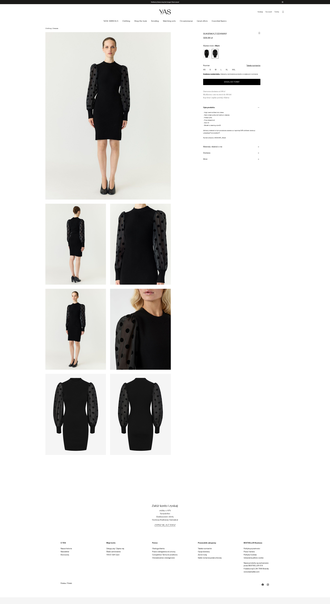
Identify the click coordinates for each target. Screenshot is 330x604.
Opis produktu (209, 107)
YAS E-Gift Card (112, 555)
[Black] (206, 53)
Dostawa (206, 153)
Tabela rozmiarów (253, 65)
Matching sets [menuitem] (169, 21)
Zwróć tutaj (202, 555)
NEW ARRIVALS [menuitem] (111, 21)
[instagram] (267, 584)
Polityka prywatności (252, 548)
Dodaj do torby (232, 82)
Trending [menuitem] (155, 21)
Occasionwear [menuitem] (186, 21)
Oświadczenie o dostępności (163, 558)
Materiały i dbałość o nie (212, 147)
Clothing (48, 28)
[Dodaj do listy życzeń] (259, 33)
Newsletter (65, 552)
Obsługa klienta (158, 548)
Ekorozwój (65, 555)
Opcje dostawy (204, 552)
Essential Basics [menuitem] (219, 21)
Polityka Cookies (250, 555)
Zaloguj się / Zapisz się (115, 548)
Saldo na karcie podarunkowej (209, 558)
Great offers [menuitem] (202, 21)
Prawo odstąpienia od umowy (163, 552)
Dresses (55, 28)
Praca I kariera (249, 552)
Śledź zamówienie (113, 552)
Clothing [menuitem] (126, 21)
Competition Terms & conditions (165, 555)
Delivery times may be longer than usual (165, 2)
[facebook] (262, 584)
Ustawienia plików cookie (253, 558)
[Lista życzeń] (283, 11)
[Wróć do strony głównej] (165, 11)
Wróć (205, 159)
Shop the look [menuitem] (140, 21)
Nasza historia (66, 548)
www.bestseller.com (251, 572)
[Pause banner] (282, 2)
